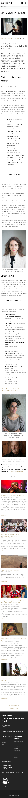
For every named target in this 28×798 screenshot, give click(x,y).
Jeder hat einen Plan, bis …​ (10, 570)
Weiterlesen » (4, 515)
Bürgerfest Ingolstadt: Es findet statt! (14, 495)
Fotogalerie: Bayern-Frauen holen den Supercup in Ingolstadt (12, 601)
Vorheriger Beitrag (14, 705)
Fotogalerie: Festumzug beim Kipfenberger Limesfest (11, 535)
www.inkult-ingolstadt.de (15, 471)
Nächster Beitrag (14, 708)
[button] (22, 3)
